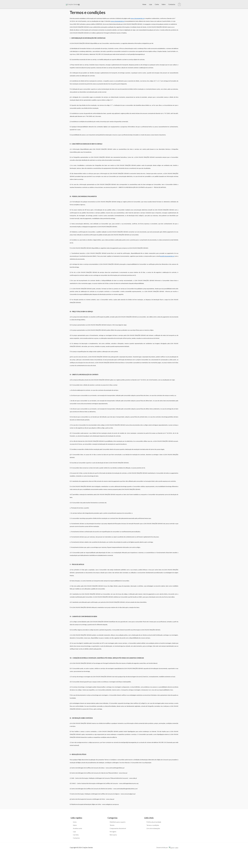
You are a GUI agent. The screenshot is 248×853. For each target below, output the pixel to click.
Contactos (171, 4)
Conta (157, 4)
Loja (150, 4)
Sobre (163, 4)
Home (144, 4)
